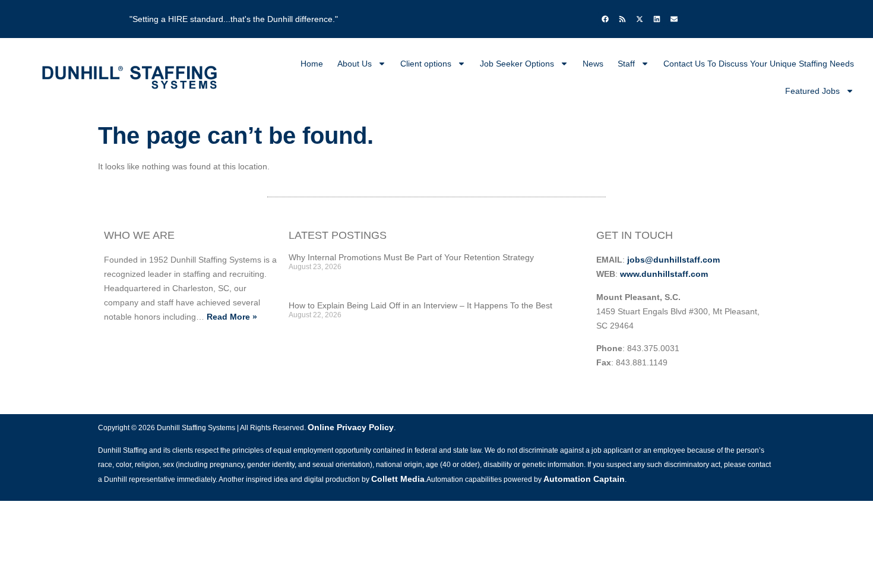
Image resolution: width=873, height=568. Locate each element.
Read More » (232, 316)
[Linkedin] (657, 19)
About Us (354, 63)
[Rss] (622, 19)
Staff (626, 63)
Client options (425, 63)
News (593, 63)
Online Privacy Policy (351, 427)
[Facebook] (605, 19)
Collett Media (398, 479)
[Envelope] (674, 19)
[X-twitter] (639, 19)
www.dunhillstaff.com (664, 274)
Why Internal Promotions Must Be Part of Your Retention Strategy (411, 257)
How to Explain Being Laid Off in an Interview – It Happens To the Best (420, 305)
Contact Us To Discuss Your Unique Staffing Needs (758, 63)
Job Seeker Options (517, 63)
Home (312, 63)
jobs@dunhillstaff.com (673, 259)
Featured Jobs (812, 91)
